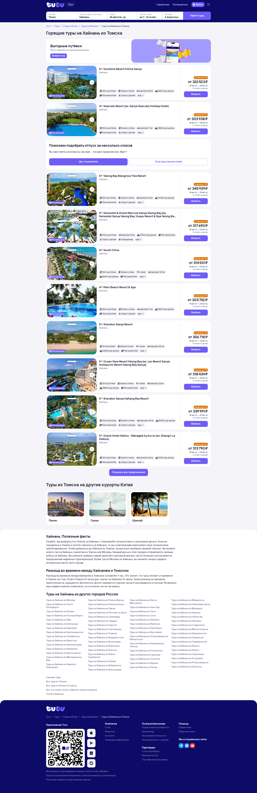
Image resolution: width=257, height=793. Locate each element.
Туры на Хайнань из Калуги (185, 650)
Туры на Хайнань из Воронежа (104, 645)
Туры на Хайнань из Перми (102, 661)
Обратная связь (187, 731)
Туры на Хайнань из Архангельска (188, 633)
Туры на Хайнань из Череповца (187, 654)
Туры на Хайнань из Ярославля (146, 632)
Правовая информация (117, 739)
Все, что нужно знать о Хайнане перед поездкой (71, 689)
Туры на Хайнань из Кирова (144, 663)
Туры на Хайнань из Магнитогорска (189, 629)
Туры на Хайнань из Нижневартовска (190, 604)
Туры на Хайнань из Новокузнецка (106, 604)
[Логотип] (55, 4)
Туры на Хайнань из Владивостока (106, 637)
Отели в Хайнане (55, 693)
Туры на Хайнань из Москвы (60, 600)
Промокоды (148, 731)
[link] (58, 55)
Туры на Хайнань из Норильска (187, 637)
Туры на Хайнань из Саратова (145, 654)
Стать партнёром (150, 751)
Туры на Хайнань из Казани (60, 611)
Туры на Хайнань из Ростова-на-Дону (107, 612)
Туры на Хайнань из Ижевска (145, 623)
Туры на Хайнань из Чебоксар (186, 616)
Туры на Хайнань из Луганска (186, 666)
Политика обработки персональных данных (68, 779)
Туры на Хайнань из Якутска (102, 650)
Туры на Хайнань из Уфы (58, 619)
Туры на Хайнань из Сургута (102, 625)
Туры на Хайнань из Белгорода (62, 623)
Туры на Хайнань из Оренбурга (146, 628)
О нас (108, 727)
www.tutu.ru (96, 775)
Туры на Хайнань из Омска (101, 608)
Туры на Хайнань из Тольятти (145, 658)
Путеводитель (180, 4)
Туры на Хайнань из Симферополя (189, 641)
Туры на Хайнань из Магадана (186, 608)
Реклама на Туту (150, 755)
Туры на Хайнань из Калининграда (64, 644)
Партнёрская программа (154, 759)
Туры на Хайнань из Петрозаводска (189, 662)
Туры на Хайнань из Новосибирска (106, 600)
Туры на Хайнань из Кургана (185, 612)
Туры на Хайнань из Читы (143, 611)
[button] (196, 94)
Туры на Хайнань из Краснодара (104, 669)
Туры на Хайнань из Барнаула (61, 628)
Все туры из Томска (56, 681)
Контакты (110, 735)
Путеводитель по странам (155, 739)
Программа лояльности (154, 735)
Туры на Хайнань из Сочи (143, 615)
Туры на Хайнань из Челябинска (63, 636)
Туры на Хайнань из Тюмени (102, 633)
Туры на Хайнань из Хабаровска (104, 665)
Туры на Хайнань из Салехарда (104, 616)
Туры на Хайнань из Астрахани (187, 658)
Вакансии (110, 731)
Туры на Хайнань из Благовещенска (64, 632)
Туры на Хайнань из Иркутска (61, 640)
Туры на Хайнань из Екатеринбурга (64, 615)
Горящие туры (53, 677)
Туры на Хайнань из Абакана (144, 619)
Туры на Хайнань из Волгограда (104, 641)
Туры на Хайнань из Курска (185, 645)
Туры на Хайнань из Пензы (143, 667)
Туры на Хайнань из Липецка (186, 620)
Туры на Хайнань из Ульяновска (146, 650)
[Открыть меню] (209, 4)
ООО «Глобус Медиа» (97, 771)
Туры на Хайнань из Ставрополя (187, 625)
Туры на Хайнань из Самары (102, 620)
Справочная (163, 4)
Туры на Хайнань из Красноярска (63, 653)
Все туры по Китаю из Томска (61, 685)
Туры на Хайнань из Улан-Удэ (145, 607)
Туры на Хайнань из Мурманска (187, 600)
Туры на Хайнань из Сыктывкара (104, 629)
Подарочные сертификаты (155, 727)
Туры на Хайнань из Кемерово (62, 648)
